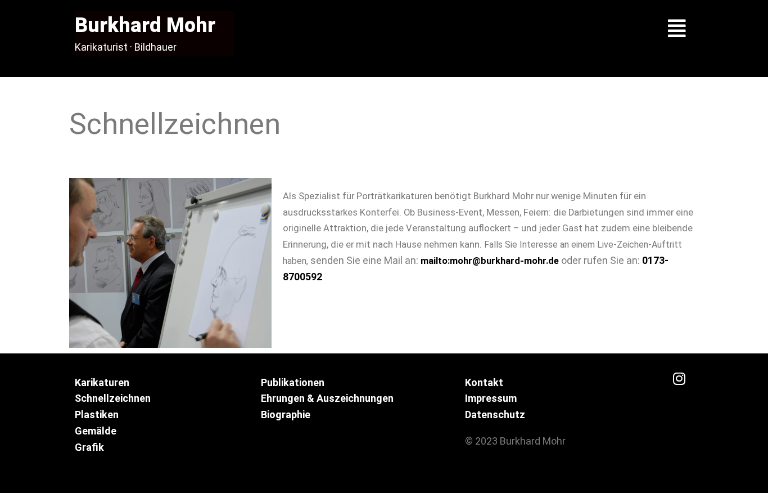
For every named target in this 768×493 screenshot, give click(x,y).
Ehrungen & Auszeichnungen (327, 398)
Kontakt (484, 382)
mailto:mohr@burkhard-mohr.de (491, 261)
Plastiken (97, 414)
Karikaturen (102, 382)
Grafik (89, 447)
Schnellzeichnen (113, 398)
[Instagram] (679, 379)
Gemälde (95, 431)
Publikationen (292, 382)
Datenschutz (495, 414)
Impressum (491, 398)
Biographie (285, 414)
